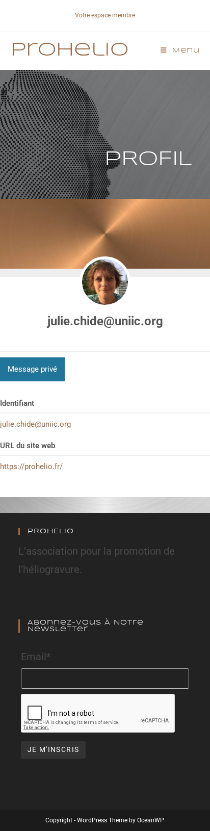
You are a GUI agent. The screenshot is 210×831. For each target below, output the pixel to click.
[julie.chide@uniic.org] (105, 281)
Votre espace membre (105, 15)
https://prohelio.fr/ (31, 466)
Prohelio (69, 50)
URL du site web (27, 445)
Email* (36, 657)
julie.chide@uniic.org (105, 321)
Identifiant (17, 403)
